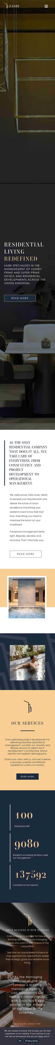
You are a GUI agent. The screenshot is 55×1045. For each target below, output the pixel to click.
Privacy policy (31, 1041)
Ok (20, 1041)
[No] (51, 1036)
